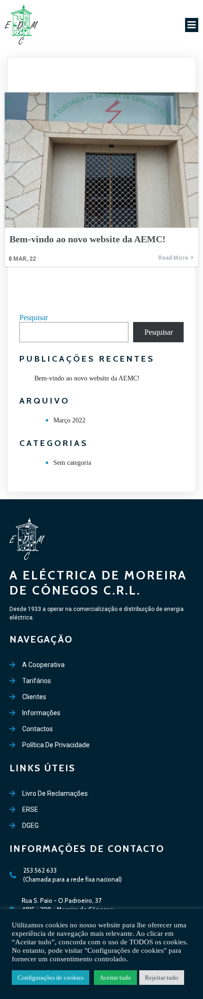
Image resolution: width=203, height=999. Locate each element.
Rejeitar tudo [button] (161, 977)
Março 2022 (69, 420)
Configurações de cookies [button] (50, 977)
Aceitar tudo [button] (115, 977)
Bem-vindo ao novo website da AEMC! (87, 378)
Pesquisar (33, 318)
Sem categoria (72, 462)
